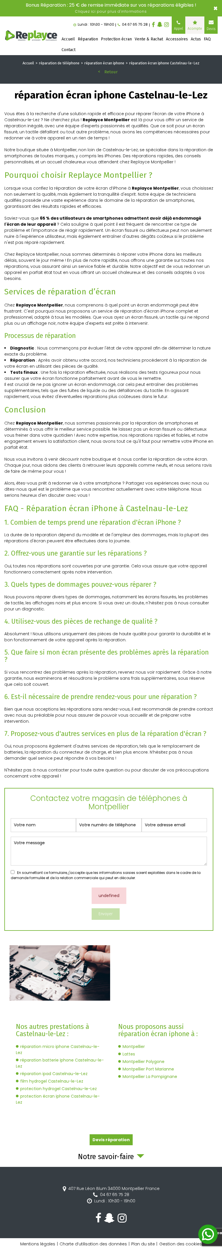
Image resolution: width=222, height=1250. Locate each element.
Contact (68, 49)
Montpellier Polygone (143, 1061)
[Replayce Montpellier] (31, 36)
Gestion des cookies (180, 1244)
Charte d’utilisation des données (93, 1244)
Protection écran (116, 39)
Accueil (68, 39)
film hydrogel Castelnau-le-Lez (51, 1081)
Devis (211, 29)
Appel (178, 29)
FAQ (207, 39)
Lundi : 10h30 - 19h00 (114, 1201)
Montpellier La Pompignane (150, 1076)
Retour (111, 71)
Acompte (195, 29)
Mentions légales (37, 1244)
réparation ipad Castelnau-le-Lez (54, 1074)
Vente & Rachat (149, 39)
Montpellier (134, 1046)
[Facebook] (153, 24)
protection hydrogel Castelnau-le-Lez (58, 1089)
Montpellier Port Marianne (148, 1069)
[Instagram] (166, 24)
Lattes (129, 1054)
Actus (196, 39)
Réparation (88, 39)
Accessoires (177, 39)
